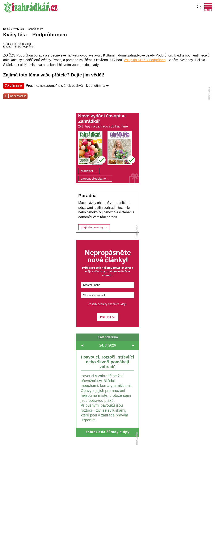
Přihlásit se (107, 317)
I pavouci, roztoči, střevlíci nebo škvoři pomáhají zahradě (107, 362)
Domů (6, 29)
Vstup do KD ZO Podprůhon (144, 60)
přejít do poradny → (94, 227)
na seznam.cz (18, 96)
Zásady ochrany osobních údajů (107, 304)
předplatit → (89, 170)
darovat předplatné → (95, 178)
